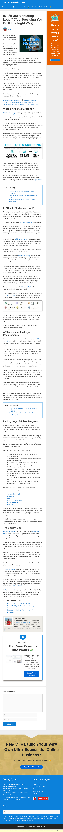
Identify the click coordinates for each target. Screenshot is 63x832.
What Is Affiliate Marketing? (12, 100)
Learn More (57, 830)
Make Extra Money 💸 (23, 7)
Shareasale (10, 496)
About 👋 (4, 7)
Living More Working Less (13, 2)
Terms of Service (38, 791)
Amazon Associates (13, 502)
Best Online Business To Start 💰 (41, 7)
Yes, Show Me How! (31, 767)
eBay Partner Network (14, 500)
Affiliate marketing (9, 113)
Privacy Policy (37, 784)
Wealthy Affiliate (10, 295)
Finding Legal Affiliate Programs (13, 104)
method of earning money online (13, 115)
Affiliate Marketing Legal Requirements (22, 102)
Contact (35, 793)
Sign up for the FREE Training (32, 674)
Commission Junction (14, 494)
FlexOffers (10, 504)
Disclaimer (36, 789)
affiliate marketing (26, 222)
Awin (8, 498)
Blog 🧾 (12, 7)
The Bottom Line (32, 104)
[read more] (7, 630)
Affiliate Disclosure (39, 786)
